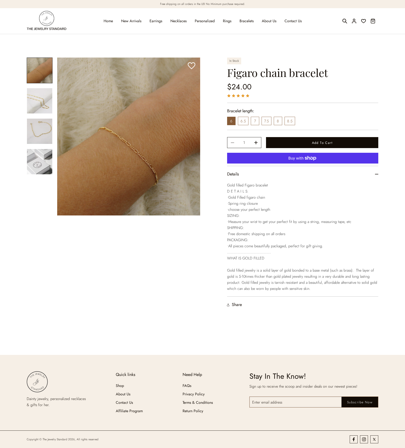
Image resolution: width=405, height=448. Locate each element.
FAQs (187, 385)
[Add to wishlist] (191, 66)
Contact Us (124, 402)
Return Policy (193, 411)
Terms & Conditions (198, 402)
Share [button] (237, 305)
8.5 (289, 121)
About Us (123, 394)
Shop (120, 385)
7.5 (266, 121)
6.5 (243, 121)
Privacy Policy (194, 394)
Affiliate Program (129, 411)
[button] (344, 21)
